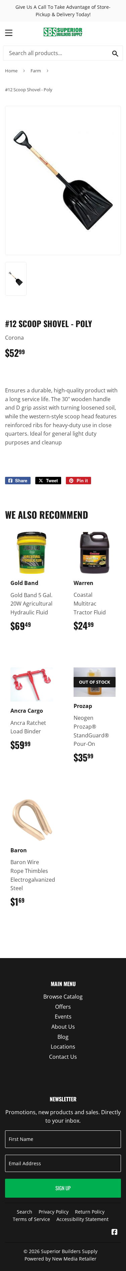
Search (24, 1211)
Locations (63, 1046)
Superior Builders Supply (69, 1251)
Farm (36, 71)
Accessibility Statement (82, 1219)
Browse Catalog (63, 996)
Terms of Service (31, 1219)
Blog (63, 1037)
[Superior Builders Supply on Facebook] (115, 1232)
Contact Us (63, 1056)
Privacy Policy (54, 1211)
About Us (63, 1026)
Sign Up (63, 1188)
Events (63, 1016)
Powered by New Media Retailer (60, 1258)
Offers (63, 1006)
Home (11, 71)
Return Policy (89, 1211)
